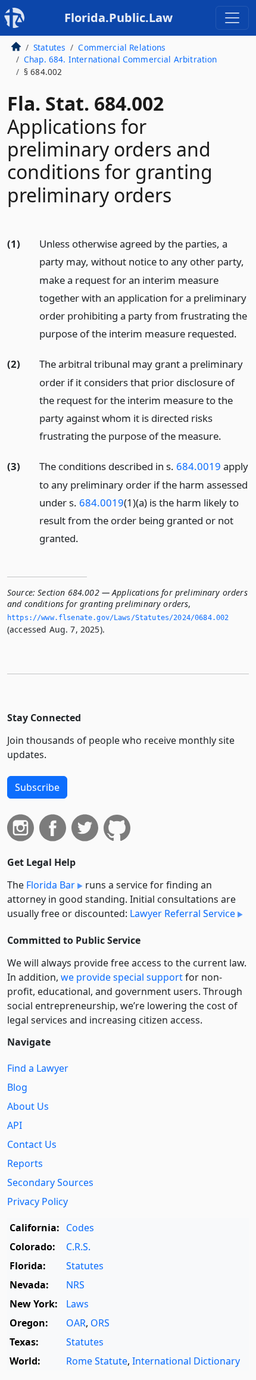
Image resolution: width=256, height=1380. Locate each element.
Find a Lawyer (37, 1068)
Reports (25, 1163)
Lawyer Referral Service (182, 913)
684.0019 (198, 466)
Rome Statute (96, 1361)
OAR (76, 1322)
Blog (17, 1087)
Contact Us (32, 1144)
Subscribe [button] (37, 787)
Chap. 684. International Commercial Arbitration (120, 59)
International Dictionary (186, 1361)
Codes (80, 1227)
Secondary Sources (50, 1182)
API (14, 1125)
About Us (28, 1106)
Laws (77, 1303)
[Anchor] (243, 333)
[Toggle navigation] (232, 18)
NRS (75, 1284)
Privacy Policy (37, 1201)
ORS (100, 1322)
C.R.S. (78, 1246)
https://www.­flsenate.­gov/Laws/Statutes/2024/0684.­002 (118, 618)
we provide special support (122, 977)
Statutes (49, 47)
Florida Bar (50, 884)
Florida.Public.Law (118, 18)
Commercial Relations (122, 47)
